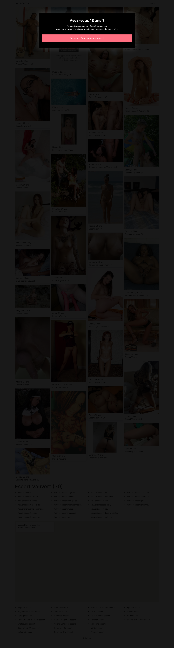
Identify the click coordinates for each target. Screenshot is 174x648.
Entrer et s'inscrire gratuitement (87, 38)
